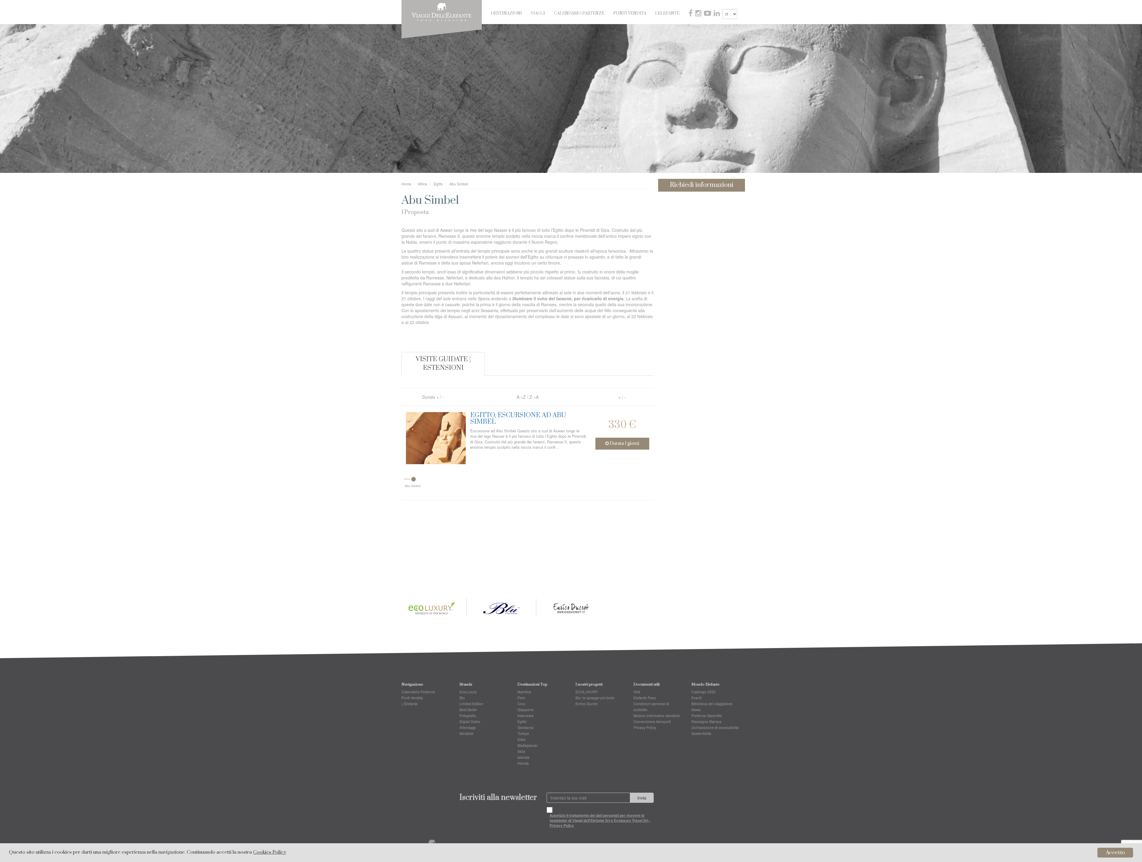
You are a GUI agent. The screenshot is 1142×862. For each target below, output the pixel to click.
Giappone (525, 709)
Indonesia (525, 715)
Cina (521, 703)
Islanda (523, 757)
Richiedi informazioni (701, 185)
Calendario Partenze (579, 13)
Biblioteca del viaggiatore (711, 703)
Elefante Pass (644, 697)
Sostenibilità (701, 733)
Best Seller (468, 709)
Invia (641, 798)
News (696, 709)
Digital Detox (469, 721)
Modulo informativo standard (656, 715)
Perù (521, 697)
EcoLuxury (468, 691)
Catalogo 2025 (703, 691)
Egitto (522, 721)
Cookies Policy (269, 852)
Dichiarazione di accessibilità (715, 727)
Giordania (525, 727)
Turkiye (523, 733)
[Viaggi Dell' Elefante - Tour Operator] (441, 11)
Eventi (696, 697)
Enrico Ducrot (586, 703)
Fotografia (467, 715)
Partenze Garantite (706, 715)
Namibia (524, 691)
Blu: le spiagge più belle (594, 697)
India (521, 739)
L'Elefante (667, 13)
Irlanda (523, 763)
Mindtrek (466, 733)
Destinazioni (506, 13)
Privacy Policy (644, 727)
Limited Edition (471, 703)
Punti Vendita (629, 13)
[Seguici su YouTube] (708, 14)
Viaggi (538, 13)
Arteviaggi (467, 727)
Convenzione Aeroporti (652, 721)
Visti (636, 691)
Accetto (1115, 852)
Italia (521, 751)
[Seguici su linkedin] (717, 14)
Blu (462, 697)
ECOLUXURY (586, 691)
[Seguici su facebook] (691, 14)
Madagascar (527, 745)
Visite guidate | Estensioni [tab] (443, 363)
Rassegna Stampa (706, 721)
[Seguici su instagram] (698, 14)
